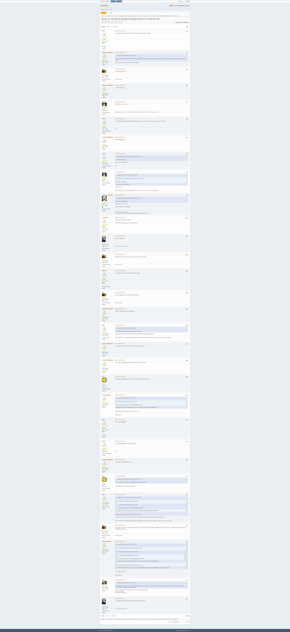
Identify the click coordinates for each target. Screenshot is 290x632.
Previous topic (179, 22)
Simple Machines (110, 630)
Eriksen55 (105, 217)
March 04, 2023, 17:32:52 (120, 270)
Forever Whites (106, 395)
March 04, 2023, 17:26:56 (120, 101)
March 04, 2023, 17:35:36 (120, 308)
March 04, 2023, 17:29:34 (120, 153)
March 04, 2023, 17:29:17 (120, 137)
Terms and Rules (182, 630)
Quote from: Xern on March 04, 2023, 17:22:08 (126, 55)
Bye (103, 69)
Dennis (140, 16)
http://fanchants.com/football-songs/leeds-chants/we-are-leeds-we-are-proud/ (131, 213)
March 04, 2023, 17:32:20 (120, 217)
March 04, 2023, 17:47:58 (120, 459)
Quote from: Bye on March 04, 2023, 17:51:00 (126, 582)
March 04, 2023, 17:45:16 (120, 441)
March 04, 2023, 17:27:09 (120, 118)
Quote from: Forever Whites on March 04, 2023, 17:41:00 (129, 497)
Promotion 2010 (145, 16)
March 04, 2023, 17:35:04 (120, 292)
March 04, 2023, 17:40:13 (120, 376)
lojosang (130, 16)
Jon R (127, 16)
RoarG (104, 102)
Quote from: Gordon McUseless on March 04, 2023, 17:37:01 (129, 479)
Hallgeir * (134, 16)
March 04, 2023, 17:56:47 (120, 598)
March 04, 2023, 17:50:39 (120, 494)
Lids (138, 16)
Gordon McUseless (107, 52)
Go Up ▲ (188, 630)
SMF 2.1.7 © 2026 (103, 630)
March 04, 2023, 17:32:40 (120, 254)
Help (177, 630)
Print (187, 26)
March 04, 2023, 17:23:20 (120, 30)
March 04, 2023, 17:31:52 (120, 195)
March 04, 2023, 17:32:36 (120, 236)
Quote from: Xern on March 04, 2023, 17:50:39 (126, 544)
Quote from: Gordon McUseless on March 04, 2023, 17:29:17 (129, 198)
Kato (103, 31)
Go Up (102, 615)
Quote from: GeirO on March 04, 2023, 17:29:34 (127, 175)
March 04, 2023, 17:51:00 (120, 525)
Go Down (103, 26)
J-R (103, 580)
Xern (103, 325)
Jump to (169, 621)
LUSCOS (104, 6)
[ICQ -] (102, 43)
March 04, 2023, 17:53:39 (120, 541)
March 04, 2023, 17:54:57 (120, 579)
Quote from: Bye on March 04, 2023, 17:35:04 (126, 328)
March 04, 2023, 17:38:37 (120, 360)
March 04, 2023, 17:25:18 (120, 85)
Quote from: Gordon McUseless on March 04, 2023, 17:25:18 (129, 156)
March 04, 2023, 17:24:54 (120, 69)
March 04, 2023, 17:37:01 (120, 343)
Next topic (186, 22)
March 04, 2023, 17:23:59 (120, 52)
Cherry (104, 271)
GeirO (103, 119)
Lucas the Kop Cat (107, 195)
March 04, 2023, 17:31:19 (120, 172)
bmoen (104, 236)
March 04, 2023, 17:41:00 (120, 395)
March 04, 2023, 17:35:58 (120, 325)
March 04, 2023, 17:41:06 (120, 419)
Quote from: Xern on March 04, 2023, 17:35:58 (126, 398)
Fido (103, 376)
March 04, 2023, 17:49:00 (120, 476)
